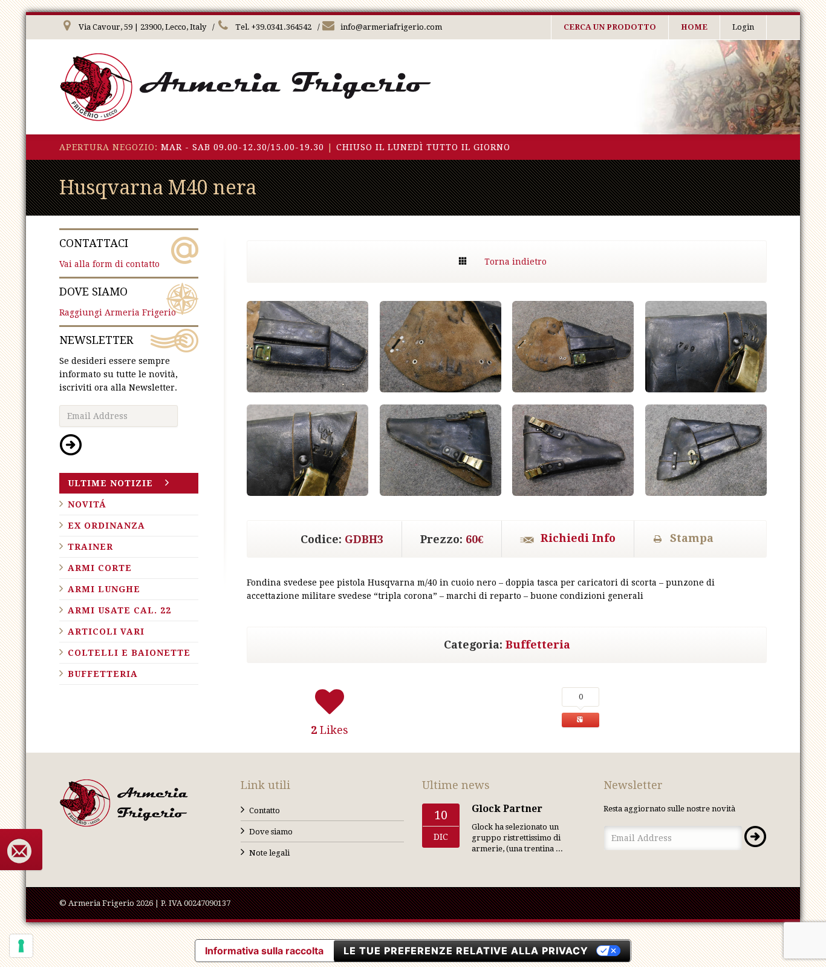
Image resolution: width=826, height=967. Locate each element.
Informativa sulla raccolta (264, 951)
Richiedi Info (578, 538)
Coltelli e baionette (129, 653)
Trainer (90, 547)
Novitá (87, 504)
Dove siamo (271, 831)
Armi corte (100, 568)
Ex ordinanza (106, 525)
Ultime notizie (110, 483)
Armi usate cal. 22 (119, 610)
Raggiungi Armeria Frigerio (117, 301)
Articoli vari (106, 631)
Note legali (269, 852)
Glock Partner (507, 808)
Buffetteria (538, 644)
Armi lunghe (104, 589)
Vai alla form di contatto (109, 253)
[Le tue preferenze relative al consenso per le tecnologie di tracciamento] (21, 945)
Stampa (692, 538)
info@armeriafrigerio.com (390, 26)
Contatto (264, 810)
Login (743, 26)
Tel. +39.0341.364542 (272, 26)
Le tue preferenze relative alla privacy (465, 951)
